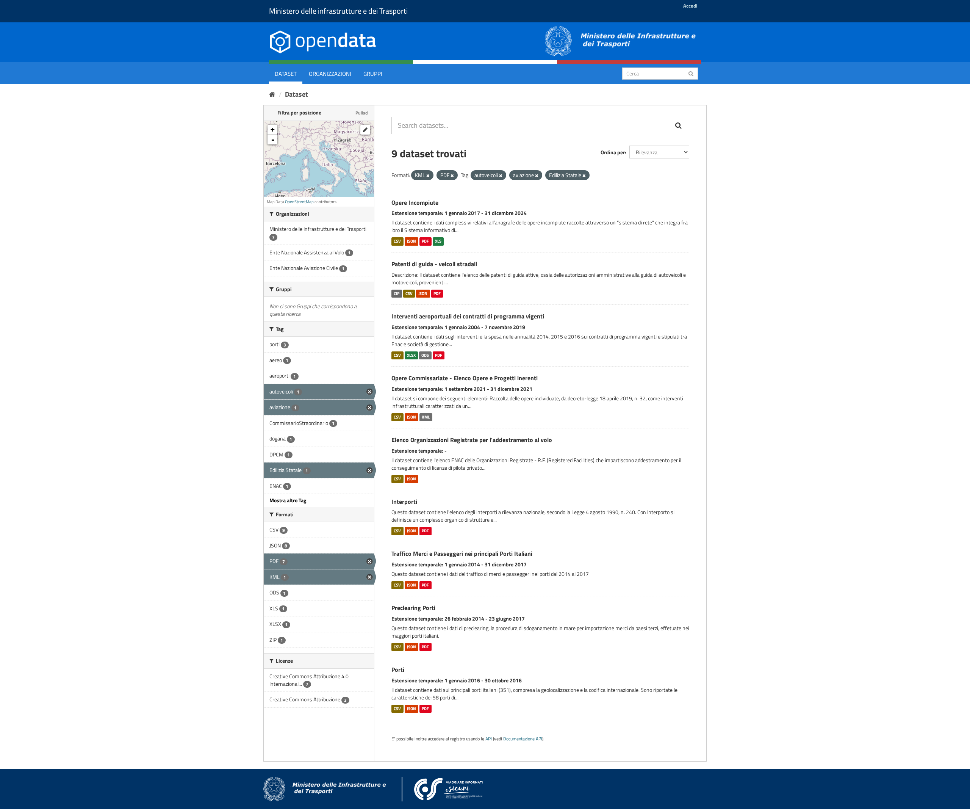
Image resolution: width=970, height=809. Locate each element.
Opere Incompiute (414, 202)
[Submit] (691, 73)
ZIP (396, 293)
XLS (438, 241)
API (488, 738)
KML (426, 417)
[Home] (272, 94)
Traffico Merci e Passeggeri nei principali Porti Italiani (461, 553)
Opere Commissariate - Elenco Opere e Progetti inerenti (464, 378)
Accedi (690, 5)
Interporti (404, 501)
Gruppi (372, 73)
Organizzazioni (330, 73)
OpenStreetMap (299, 202)
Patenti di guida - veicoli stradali (434, 263)
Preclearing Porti (413, 607)
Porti (397, 669)
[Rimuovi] (428, 175)
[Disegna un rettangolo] (365, 130)
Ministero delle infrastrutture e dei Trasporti (338, 11)
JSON (411, 241)
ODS (425, 355)
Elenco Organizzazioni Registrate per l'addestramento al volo (471, 439)
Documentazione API (522, 738)
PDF (425, 241)
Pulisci (361, 112)
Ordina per (613, 152)
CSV (397, 241)
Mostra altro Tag (287, 500)
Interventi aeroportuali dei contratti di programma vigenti (467, 316)
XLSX (411, 355)
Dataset (286, 73)
